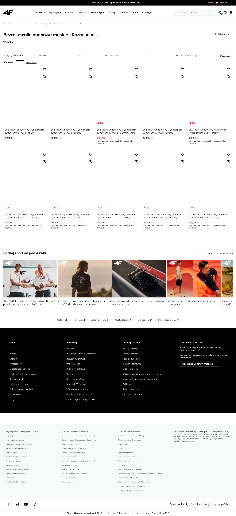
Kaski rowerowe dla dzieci (128, 457)
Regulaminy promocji (76, 359)
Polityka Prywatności (75, 369)
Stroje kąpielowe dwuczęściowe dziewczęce (79, 440)
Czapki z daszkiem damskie (16, 457)
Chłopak (82, 12)
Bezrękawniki (55, 24)
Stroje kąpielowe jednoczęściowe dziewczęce (79, 436)
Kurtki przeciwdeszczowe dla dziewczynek (78, 461)
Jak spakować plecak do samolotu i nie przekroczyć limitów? (141, 474)
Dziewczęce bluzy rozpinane (73, 448)
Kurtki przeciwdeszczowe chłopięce (132, 436)
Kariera (13, 354)
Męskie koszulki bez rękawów (17, 469)
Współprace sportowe (20, 369)
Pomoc (210, 3)
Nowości (39, 12)
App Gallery (224, 504)
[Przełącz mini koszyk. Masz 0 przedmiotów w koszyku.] (230, 12)
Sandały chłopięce (69, 478)
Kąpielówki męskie (13, 461)
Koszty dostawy (122, 320)
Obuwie (124, 12)
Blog (12, 399)
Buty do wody (123, 444)
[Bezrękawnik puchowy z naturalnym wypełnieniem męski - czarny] (210, 96)
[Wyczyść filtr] (22, 62)
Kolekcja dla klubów (19, 384)
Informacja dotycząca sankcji (79, 389)
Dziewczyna (97, 12)
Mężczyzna (55, 12)
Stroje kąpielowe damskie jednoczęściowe (22, 432)
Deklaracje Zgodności (76, 384)
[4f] (8, 12)
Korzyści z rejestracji (132, 394)
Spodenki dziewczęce (70, 444)
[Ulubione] (224, 12)
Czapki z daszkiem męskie (16, 482)
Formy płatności (130, 354)
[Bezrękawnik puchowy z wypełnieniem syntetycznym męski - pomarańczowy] (118, 96)
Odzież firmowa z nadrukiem (23, 389)
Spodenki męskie (12, 465)
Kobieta (69, 12)
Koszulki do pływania (126, 453)
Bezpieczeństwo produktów (79, 394)
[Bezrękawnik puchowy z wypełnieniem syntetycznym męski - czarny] (72, 96)
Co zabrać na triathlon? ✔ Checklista (131, 486)
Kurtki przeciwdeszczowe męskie (75, 432)
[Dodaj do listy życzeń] (45, 154)
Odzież (23, 24)
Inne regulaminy (73, 364)
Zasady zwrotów (98, 320)
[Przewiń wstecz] (202, 254)
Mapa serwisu (16, 394)
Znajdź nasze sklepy (166, 320)
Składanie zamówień (132, 364)
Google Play (210, 504)
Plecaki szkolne (124, 461)
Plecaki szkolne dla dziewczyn (73, 453)
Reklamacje (128, 384)
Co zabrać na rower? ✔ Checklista (131, 490)
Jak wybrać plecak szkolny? (129, 478)
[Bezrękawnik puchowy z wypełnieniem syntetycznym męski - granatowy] (26, 180)
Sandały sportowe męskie (15, 474)
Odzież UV (122, 448)
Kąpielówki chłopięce (70, 465)
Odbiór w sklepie (130, 369)
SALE (135, 12)
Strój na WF (122, 465)
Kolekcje (147, 12)
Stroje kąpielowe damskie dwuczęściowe (21, 436)
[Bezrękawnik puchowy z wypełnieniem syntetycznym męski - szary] (26, 96)
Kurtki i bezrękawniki (38, 24)
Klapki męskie (11, 478)
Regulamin (71, 349)
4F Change (77, 320)
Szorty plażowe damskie (15, 440)
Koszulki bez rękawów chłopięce (74, 474)
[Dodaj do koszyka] (45, 77)
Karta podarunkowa (131, 359)
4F (4, 24)
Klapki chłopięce (68, 482)
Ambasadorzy (16, 364)
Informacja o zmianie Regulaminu (81, 354)
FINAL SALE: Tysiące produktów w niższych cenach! (115, 3)
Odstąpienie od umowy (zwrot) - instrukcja (142, 374)
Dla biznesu (143, 320)
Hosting (69, 374)
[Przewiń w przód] (197, 254)
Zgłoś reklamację (131, 389)
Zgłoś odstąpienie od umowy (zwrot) (140, 379)
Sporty (111, 12)
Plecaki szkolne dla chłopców (129, 432)
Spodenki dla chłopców (70, 469)
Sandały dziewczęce (70, 457)
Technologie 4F (17, 379)
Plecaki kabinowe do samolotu (129, 440)
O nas (12, 349)
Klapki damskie (11, 453)
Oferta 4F (14, 359)
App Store (196, 504)
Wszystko (8, 42)
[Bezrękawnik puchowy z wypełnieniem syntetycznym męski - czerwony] (118, 180)
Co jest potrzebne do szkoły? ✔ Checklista (134, 482)
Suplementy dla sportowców (23, 374)
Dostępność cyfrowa (75, 379)
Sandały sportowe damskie (16, 448)
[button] (26, 102)
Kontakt (60, 320)
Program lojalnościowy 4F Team (80, 399)
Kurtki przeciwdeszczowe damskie (19, 444)
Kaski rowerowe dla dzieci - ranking (131, 469)
